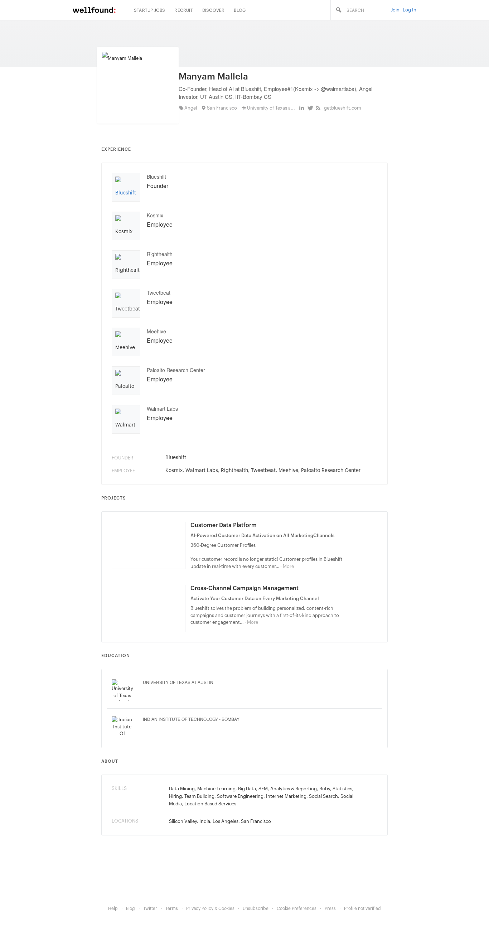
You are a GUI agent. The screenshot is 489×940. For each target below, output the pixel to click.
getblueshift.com (342, 108)
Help (113, 908)
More (288, 566)
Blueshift (156, 176)
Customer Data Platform (223, 525)
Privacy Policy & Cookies (210, 908)
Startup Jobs (149, 10)
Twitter (150, 908)
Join (395, 10)
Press (330, 908)
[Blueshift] (126, 190)
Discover (213, 10)
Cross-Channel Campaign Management (244, 588)
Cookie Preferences (296, 908)
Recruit (183, 10)
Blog (240, 10)
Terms (171, 908)
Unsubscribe (255, 908)
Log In (409, 10)
